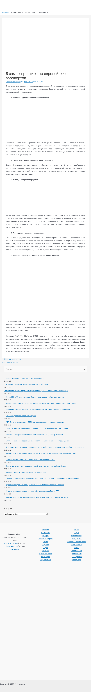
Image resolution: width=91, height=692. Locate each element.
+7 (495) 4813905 (10, 546)
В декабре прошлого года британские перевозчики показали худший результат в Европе (41, 403)
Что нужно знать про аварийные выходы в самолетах (27, 384)
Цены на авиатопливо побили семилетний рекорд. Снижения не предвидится (37, 497)
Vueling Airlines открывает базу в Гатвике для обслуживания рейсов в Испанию (37, 428)
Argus (76, 533)
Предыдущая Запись (11, 359)
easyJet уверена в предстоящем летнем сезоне (25, 378)
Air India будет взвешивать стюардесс (21, 416)
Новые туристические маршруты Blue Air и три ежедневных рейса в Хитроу (36, 466)
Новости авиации (13, 82)
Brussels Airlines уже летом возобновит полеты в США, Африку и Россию (34, 435)
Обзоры (45, 536)
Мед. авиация (45, 560)
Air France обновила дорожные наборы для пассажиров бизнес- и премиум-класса (39, 441)
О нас (76, 530)
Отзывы (45, 551)
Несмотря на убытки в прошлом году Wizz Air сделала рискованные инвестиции (36, 391)
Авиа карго (45, 557)
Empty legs (76, 560)
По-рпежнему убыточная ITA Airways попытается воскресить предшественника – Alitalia (41, 453)
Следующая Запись (11, 362)
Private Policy (76, 536)
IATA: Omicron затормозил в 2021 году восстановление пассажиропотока (35, 422)
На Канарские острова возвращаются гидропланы (26, 472)
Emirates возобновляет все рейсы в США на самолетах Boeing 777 (32, 491)
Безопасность (76, 551)
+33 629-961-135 (11, 543)
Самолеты (45, 533)
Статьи (45, 542)
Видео (45, 548)
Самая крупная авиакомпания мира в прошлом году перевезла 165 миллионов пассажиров (42, 478)
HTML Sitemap (76, 545)
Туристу (45, 545)
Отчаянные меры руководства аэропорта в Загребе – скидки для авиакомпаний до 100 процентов (45, 447)
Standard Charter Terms (76, 542)
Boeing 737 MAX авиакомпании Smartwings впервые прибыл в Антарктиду (35, 397)
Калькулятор (77, 557)
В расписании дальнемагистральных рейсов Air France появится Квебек (35, 485)
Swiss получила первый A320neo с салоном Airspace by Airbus (30, 460)
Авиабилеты (77, 554)
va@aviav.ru (14, 549)
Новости (45, 530)
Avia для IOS (77, 539)
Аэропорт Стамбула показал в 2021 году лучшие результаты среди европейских (38, 409)
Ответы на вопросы (45, 539)
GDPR (76, 548)
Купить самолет (45, 554)
